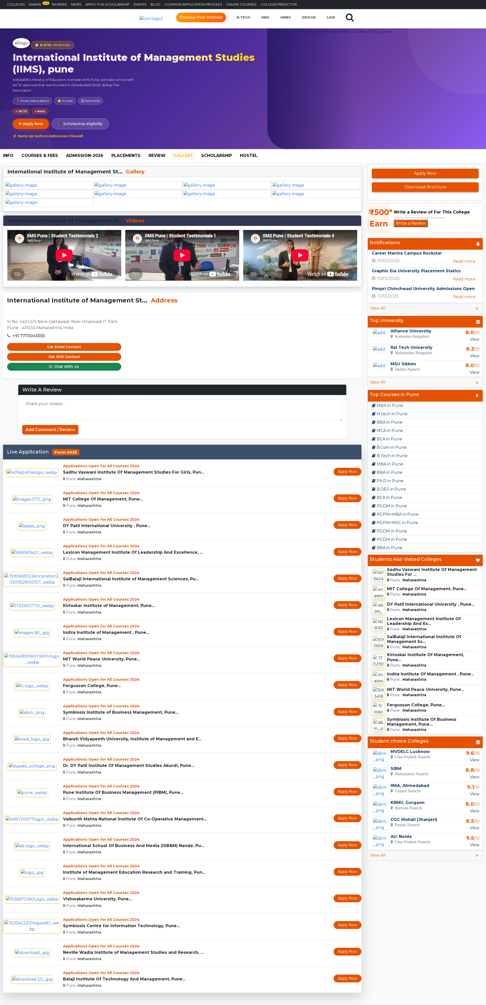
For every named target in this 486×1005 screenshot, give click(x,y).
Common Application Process (193, 4)
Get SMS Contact (64, 356)
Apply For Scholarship (108, 4)
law (331, 17)
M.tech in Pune (392, 413)
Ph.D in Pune (389, 480)
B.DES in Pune (391, 489)
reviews (59, 4)
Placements (125, 155)
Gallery (183, 155)
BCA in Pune (389, 439)
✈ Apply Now (31, 123)
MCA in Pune (389, 430)
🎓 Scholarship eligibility (80, 123)
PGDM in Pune (391, 506)
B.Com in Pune (391, 447)
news (76, 4)
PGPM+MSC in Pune (397, 522)
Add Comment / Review (50, 429)
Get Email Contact (64, 347)
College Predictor (279, 4)
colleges (16, 4)
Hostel (248, 155)
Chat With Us (66, 366)
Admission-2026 (84, 155)
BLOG (155, 4)
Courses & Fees (40, 155)
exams (38, 4)
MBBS (285, 17)
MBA (265, 17)
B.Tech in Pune (392, 455)
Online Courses (241, 4)
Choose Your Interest (201, 17)
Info (8, 155)
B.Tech (243, 17)
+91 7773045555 (28, 335)
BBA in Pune (389, 422)
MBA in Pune (389, 405)
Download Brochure (425, 187)
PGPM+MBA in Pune (397, 514)
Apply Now (347, 471)
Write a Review (411, 223)
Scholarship (216, 155)
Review (157, 155)
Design (309, 17)
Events (140, 4)
